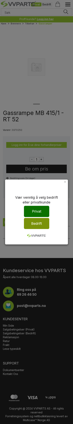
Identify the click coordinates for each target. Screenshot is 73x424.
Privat (36, 211)
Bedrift (36, 223)
